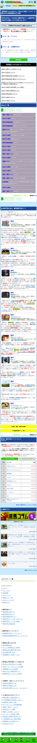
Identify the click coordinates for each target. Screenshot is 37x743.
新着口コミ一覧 (7, 597)
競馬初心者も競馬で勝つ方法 (11, 650)
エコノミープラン (16, 411)
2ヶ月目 (14, 329)
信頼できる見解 (17, 374)
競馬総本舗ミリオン (11, 481)
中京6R (16, 280)
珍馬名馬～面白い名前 (9, 702)
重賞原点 (22, 372)
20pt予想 (17, 300)
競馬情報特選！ (7, 645)
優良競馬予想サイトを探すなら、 (22, 195)
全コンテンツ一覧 (8, 600)
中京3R (21, 256)
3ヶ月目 (24, 329)
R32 (8, 496)
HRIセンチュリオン (15, 337)
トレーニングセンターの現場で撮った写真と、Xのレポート (17, 239)
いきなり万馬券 (12, 256)
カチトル (9, 94)
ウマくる (8, 72)
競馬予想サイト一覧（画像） (11, 621)
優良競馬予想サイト (9, 612)
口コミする (6, 590)
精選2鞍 (8, 343)
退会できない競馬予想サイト (11, 671)
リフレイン (13, 383)
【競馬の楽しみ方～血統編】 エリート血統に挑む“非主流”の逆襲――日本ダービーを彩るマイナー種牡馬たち (21, 553)
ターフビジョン (14, 405)
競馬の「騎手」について (10, 707)
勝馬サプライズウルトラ (13, 79)
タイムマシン (14, 316)
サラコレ (9, 187)
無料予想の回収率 (19, 340)
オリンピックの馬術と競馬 (11, 714)
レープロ (12, 223)
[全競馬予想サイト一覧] (29, 2)
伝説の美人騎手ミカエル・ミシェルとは (15, 688)
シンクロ (9, 170)
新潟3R (22, 365)
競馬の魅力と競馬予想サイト (11, 697)
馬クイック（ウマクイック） (14, 469)
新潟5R (18, 322)
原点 (11, 359)
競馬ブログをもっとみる (31, 570)
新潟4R (25, 343)
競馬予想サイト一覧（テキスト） (13, 619)
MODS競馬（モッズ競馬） (12, 87)
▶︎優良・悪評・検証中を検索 (18, 426)
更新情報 (5, 593)
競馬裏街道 (13, 272)
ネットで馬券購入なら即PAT (11, 647)
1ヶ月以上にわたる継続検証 (28, 348)
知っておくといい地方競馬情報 (12, 704)
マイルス (14, 36)
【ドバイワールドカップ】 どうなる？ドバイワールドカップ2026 (21, 562)
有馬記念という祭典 (9, 709)
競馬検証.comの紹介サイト (11, 721)
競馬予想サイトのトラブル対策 (12, 674)
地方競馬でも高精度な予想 (16, 397)
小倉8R (33, 411)
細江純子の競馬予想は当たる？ (12, 716)
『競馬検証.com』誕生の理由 (12, 719)
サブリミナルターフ (12, 389)
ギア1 (8, 365)
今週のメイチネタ (18, 278)
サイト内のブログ (15, 265)
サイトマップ (7, 595)
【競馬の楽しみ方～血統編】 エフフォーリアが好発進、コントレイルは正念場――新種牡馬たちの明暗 (21, 535)
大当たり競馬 (10, 488)
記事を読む (18, 59)
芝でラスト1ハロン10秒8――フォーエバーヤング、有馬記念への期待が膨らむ (18, 130)
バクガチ (9, 157)
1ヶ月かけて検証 (18, 50)
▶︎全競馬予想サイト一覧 (18, 430)
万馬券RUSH (15, 47)
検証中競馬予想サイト (9, 616)
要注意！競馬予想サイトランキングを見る (26, 504)
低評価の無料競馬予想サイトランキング (15, 635)
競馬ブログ (6, 602)
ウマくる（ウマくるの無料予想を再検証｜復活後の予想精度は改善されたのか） (18, 182)
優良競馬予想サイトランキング (12, 633)
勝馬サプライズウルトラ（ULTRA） (13, 499)
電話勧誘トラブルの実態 (10, 669)
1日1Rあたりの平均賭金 (27, 458)
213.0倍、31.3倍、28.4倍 (12, 234)
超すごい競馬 (10, 167)
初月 (2, 329)
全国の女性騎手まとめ (9, 683)
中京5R (10, 390)
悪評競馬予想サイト (9, 614)
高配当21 (13, 294)
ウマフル (10, 154)
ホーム (5, 588)
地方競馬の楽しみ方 (9, 652)
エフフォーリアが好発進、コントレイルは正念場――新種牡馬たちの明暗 (18, 162)
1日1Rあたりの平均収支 (10, 458)
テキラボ (10, 191)
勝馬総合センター (10, 90)
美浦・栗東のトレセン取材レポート (23, 418)
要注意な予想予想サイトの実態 (12, 664)
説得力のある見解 (10, 261)
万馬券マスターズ (11, 466)
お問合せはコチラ (8, 723)
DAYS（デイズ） (11, 69)
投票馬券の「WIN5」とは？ (11, 654)
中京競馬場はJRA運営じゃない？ (13, 700)
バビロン (9, 484)
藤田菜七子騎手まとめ (9, 685)
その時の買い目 (5, 310)
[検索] (32, 2)
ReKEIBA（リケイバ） (13, 76)
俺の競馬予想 (14, 250)
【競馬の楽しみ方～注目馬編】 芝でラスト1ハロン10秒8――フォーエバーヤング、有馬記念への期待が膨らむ (22, 527)
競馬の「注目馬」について (11, 712)
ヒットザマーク (10, 492)
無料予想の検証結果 (9, 624)
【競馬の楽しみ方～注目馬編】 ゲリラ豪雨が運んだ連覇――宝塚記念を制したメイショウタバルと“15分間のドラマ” (21, 544)
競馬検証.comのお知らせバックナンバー (18, 64)
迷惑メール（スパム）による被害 (13, 666)
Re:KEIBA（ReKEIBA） (14, 178)
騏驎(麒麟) (9, 473)
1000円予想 (28, 307)
